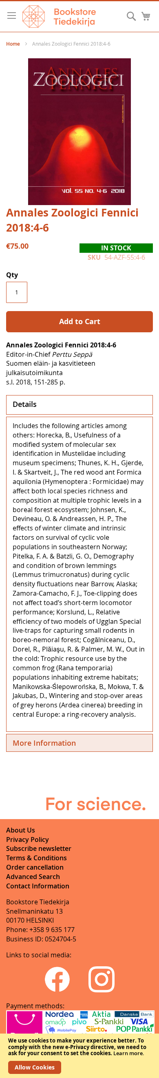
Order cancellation (35, 867)
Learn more (128, 1053)
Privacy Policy (27, 839)
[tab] (79, 405)
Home (13, 43)
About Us (20, 830)
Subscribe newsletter (38, 848)
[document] (79, 1056)
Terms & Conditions (36, 857)
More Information (44, 743)
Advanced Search (33, 876)
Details (25, 404)
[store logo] (59, 16)
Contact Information (37, 885)
